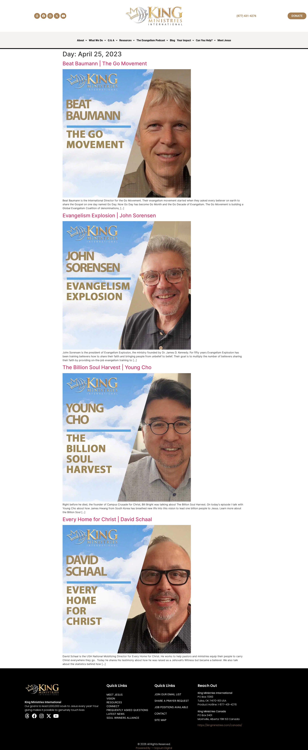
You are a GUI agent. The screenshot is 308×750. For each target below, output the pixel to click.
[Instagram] (50, 16)
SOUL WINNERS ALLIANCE (123, 717)
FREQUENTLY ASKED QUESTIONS (127, 710)
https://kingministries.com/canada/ (220, 725)
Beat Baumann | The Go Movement (105, 63)
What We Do (96, 40)
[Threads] (37, 16)
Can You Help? (204, 40)
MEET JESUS (115, 694)
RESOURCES (114, 702)
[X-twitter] (57, 16)
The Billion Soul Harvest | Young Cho (107, 367)
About (80, 40)
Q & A (111, 40)
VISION (111, 698)
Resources (125, 40)
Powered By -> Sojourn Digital (154, 748)
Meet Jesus (224, 40)
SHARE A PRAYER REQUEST (171, 700)
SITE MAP (160, 720)
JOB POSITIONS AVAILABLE (171, 707)
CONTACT (160, 713)
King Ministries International (43, 702)
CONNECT (113, 706)
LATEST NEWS (115, 713)
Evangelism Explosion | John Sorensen (109, 215)
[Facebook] (44, 16)
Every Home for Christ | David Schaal (107, 519)
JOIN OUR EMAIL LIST (167, 694)
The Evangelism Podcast (151, 40)
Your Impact (184, 40)
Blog (172, 40)
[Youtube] (63, 16)
